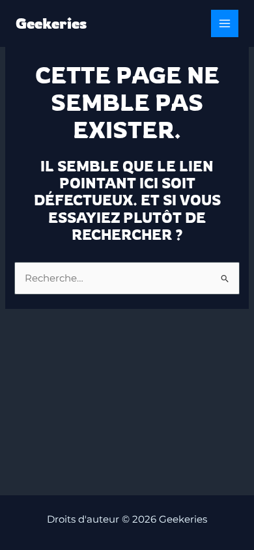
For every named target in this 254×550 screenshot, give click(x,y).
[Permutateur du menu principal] (224, 23)
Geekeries (51, 23)
